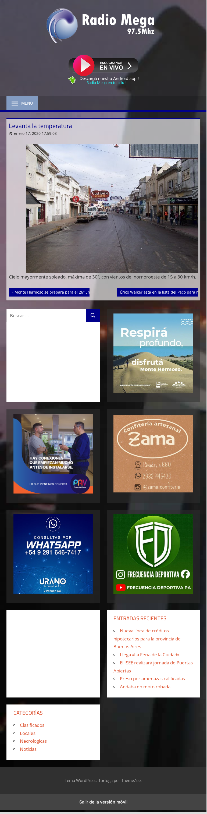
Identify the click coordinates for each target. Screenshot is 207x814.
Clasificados (32, 725)
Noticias (28, 749)
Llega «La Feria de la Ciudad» (149, 654)
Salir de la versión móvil (103, 802)
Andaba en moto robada (145, 686)
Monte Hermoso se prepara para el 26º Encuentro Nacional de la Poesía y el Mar (86, 292)
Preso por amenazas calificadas (152, 678)
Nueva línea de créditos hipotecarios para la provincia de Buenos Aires (147, 639)
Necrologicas (33, 741)
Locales (27, 733)
